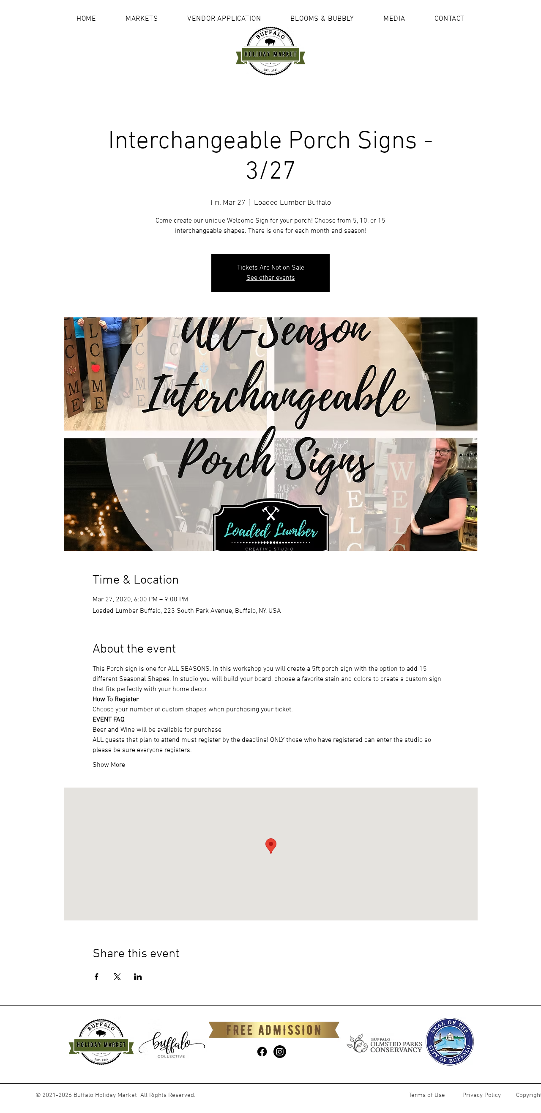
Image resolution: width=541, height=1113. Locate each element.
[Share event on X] (117, 976)
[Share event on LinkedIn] (138, 976)
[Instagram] (279, 1051)
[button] (141, 19)
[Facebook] (262, 1051)
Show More (109, 765)
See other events (270, 278)
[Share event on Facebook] (97, 976)
